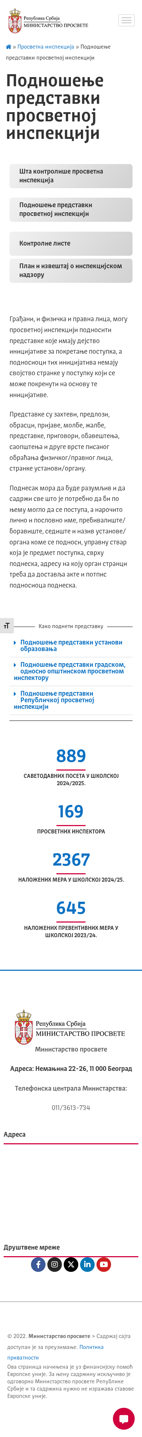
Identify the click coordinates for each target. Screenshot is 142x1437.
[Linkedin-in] (87, 1264)
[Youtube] (103, 1264)
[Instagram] (54, 1264)
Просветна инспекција (45, 47)
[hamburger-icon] (126, 20)
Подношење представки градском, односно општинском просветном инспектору (70, 671)
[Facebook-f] (38, 1264)
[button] (71, 646)
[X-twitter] (71, 1264)
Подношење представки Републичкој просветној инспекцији (54, 700)
